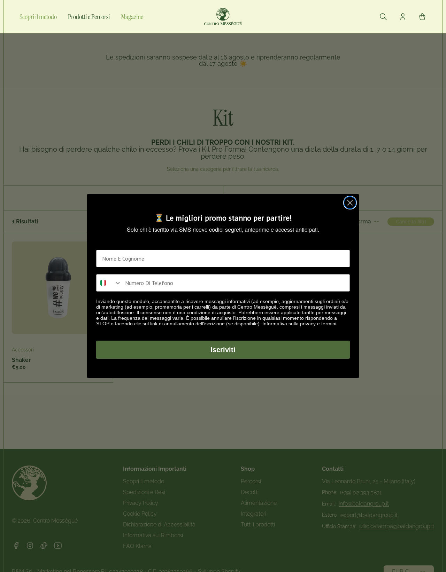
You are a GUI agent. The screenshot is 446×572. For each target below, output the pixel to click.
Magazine (132, 16)
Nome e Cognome (117, 244)
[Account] (403, 17)
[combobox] (109, 283)
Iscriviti (223, 349)
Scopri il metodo (38, 16)
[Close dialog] (350, 203)
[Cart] (422, 17)
